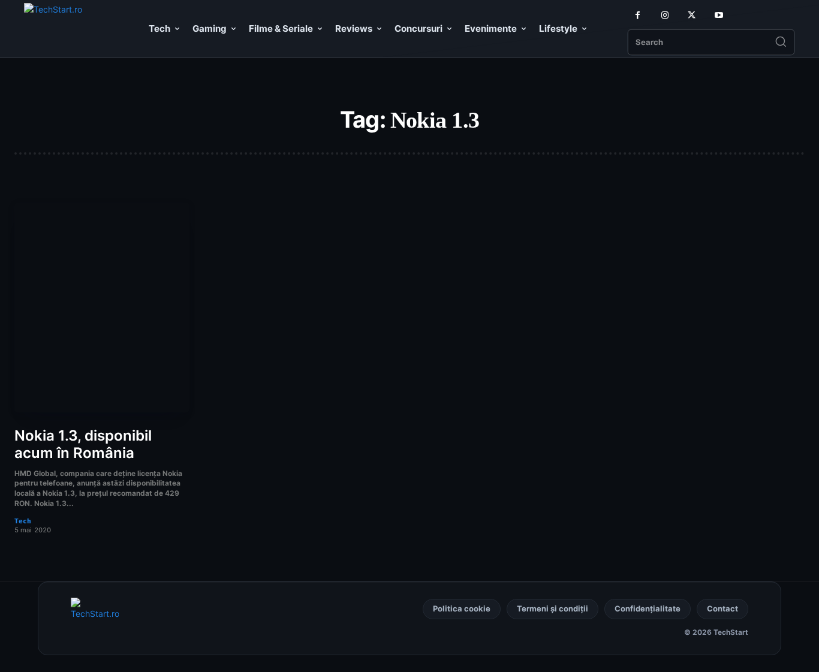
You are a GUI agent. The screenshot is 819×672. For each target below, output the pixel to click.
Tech (22, 521)
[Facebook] (637, 15)
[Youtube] (718, 15)
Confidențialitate (648, 608)
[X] (691, 15)
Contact (722, 608)
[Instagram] (664, 15)
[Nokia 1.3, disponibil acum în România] (101, 307)
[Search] (780, 42)
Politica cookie (461, 608)
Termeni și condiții (552, 608)
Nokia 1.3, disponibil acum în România (83, 444)
